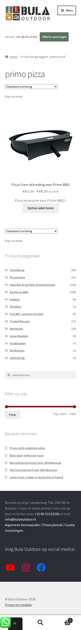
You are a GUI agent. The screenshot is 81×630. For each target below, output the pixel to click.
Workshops (17, 350)
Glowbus (15, 307)
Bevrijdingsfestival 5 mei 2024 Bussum (35, 463)
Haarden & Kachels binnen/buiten (32, 285)
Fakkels (15, 299)
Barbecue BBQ (19, 292)
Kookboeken (18, 343)
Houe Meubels (19, 336)
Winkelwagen (62, 619)
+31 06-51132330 (27, 37)
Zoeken (40, 622)
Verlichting (17, 358)
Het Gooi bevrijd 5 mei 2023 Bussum (33, 470)
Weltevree (16, 329)
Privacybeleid (52, 525)
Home (13, 57)
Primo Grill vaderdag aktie (27, 448)
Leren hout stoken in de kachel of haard (36, 477)
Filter (12, 415)
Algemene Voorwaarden (22, 525)
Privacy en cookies (18, 605)
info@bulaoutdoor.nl (20, 519)
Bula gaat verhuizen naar (27, 455)
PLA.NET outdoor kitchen (26, 314)
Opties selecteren (40, 208)
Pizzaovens (17, 277)
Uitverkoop (17, 270)
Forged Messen (20, 321)
